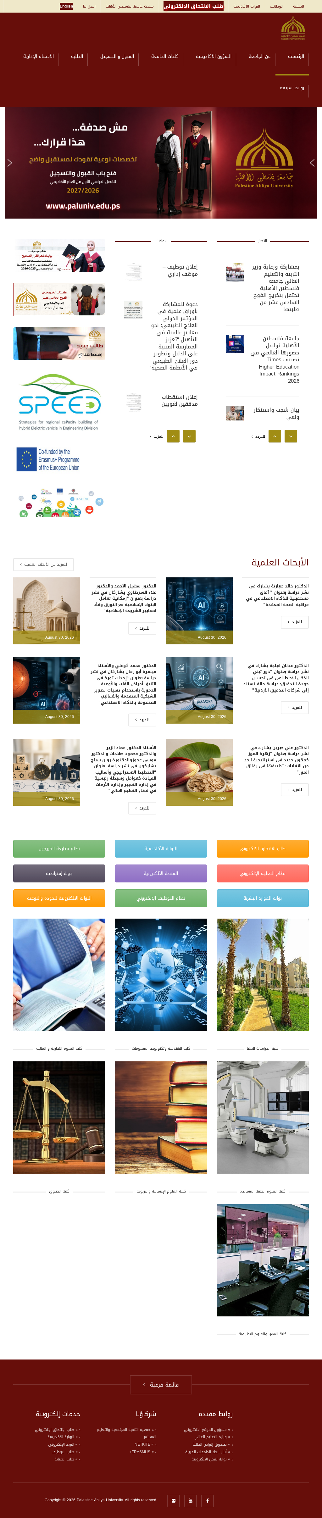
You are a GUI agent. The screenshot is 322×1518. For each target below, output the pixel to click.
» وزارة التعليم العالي (212, 1436)
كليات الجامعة (165, 56)
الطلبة (77, 56)
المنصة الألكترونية (161, 873)
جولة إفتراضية (59, 873)
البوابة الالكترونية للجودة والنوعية (59, 898)
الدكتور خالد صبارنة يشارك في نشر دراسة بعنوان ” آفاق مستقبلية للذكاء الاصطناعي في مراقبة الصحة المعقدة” (277, 595)
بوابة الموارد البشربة (262, 898)
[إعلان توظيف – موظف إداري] (133, 272)
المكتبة (298, 6)
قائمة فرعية (162, 1385)
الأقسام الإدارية (38, 56)
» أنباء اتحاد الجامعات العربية (207, 1451)
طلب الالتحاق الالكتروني (263, 848)
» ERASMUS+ (141, 1451)
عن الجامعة (260, 56)
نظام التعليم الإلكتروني (263, 873)
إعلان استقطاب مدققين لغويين (180, 400)
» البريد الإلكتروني (63, 1444)
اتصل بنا (89, 6)
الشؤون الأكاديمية (213, 56)
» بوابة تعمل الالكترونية (211, 1459)
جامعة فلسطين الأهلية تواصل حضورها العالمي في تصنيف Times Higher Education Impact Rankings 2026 (275, 359)
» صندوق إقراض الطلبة (211, 1444)
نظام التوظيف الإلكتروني (160, 898)
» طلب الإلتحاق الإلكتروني (56, 1429)
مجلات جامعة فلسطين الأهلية (129, 6)
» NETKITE (144, 1444)
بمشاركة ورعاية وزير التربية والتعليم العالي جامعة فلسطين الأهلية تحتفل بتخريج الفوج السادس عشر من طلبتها (275, 288)
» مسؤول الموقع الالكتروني (207, 1429)
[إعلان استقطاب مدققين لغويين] (133, 402)
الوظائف (276, 6)
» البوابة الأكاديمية (62, 1436)
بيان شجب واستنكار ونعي (276, 413)
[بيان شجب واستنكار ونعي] (235, 415)
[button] (161, 163)
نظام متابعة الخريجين (59, 848)
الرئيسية (296, 56)
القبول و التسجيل (117, 56)
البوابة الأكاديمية (246, 6)
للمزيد (157, 436)
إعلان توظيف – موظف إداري (180, 270)
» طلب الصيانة (66, 1459)
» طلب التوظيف (65, 1451)
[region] (161, 163)
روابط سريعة (292, 88)
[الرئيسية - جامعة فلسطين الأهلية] (293, 28)
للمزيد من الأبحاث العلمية (45, 564)
